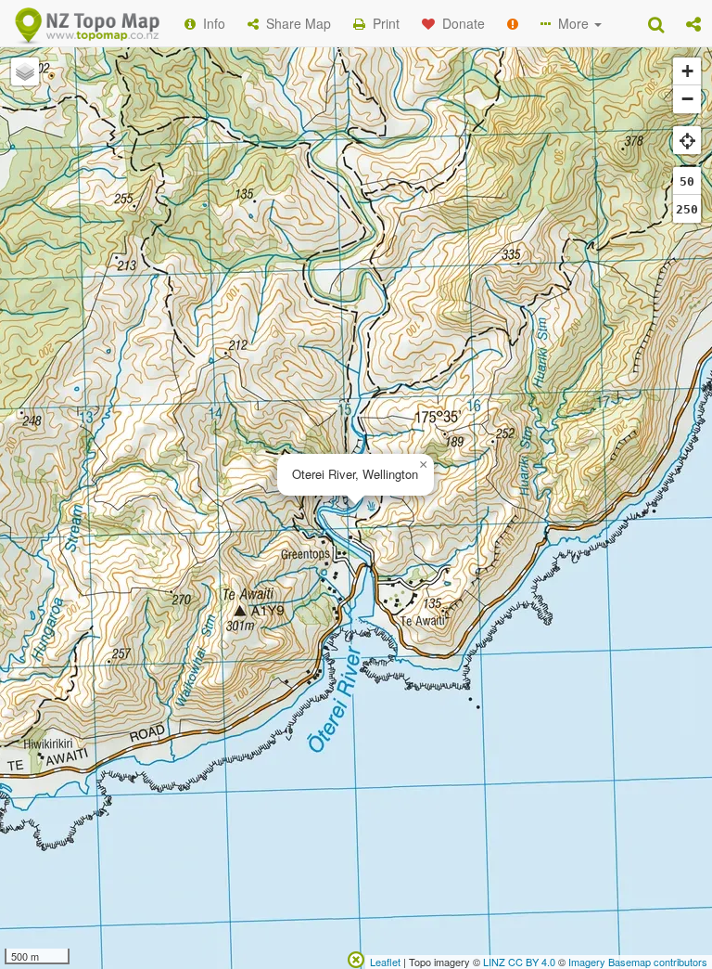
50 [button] (687, 181)
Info (210, 23)
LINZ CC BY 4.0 (519, 961)
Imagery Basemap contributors (637, 961)
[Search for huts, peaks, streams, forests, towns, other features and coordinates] (656, 23)
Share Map (295, 23)
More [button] (571, 23)
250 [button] (687, 209)
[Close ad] (356, 957)
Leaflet (385, 961)
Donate (460, 23)
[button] (693, 23)
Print (382, 23)
